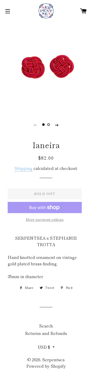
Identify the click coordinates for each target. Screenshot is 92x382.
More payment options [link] (45, 219)
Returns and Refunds (46, 333)
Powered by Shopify (46, 366)
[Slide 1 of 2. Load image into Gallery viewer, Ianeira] (43, 124)
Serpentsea (53, 359)
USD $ (44, 347)
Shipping (23, 168)
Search (46, 326)
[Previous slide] (35, 124)
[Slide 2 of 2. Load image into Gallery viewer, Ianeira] (48, 124)
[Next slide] (56, 124)
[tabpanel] (46, 66)
